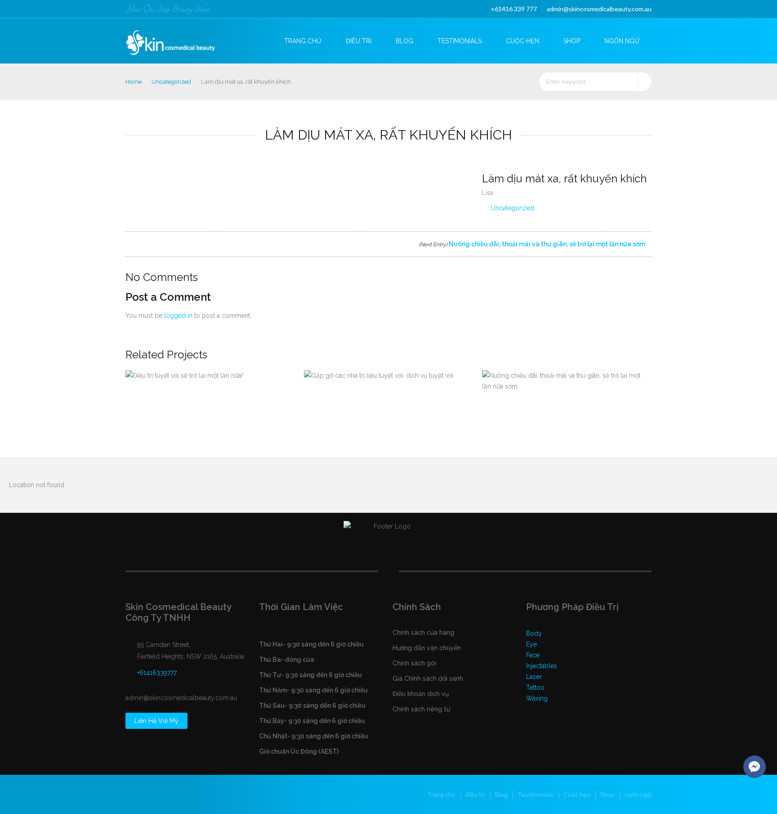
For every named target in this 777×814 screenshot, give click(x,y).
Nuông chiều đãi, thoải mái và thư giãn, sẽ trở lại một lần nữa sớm (533, 244)
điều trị (358, 41)
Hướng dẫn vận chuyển (427, 647)
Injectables (541, 665)
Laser (534, 676)
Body (534, 633)
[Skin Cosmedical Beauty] (178, 40)
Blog (404, 41)
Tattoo (535, 687)
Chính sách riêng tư (421, 709)
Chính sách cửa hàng (423, 632)
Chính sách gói (414, 663)
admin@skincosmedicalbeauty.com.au (599, 8)
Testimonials (460, 41)
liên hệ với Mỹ (156, 720)
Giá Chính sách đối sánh (428, 678)
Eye (531, 644)
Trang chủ (303, 41)
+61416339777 (157, 672)
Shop (571, 41)
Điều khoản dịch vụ (421, 693)
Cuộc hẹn (522, 41)
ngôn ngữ (621, 41)
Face (533, 655)
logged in (178, 315)
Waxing (537, 698)
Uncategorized (171, 81)
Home (133, 81)
